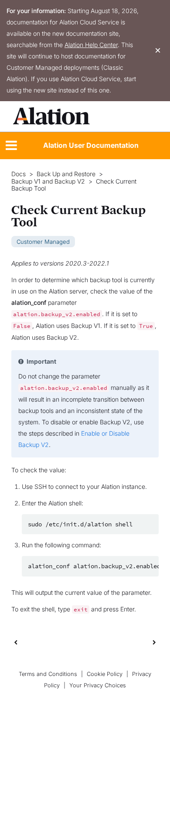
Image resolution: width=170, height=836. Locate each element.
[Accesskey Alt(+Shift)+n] (154, 642)
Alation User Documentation (91, 145)
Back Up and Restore (66, 174)
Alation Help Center (91, 44)
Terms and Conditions (48, 674)
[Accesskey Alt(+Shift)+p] (154, 642)
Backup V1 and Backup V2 (48, 181)
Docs (18, 174)
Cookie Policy (104, 674)
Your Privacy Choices (97, 685)
